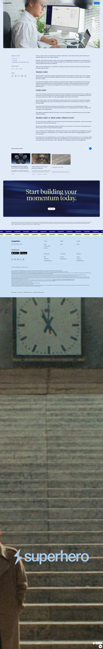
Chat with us (79, 297)
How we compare (47, 284)
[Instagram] (18, 298)
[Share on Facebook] (19, 114)
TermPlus (46, 286)
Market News (46, 297)
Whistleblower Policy (28, 330)
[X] (15, 298)
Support (78, 295)
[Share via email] (22, 114)
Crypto (50, 3)
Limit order (15, 98)
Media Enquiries (63, 297)
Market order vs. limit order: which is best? (21, 100)
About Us (62, 295)
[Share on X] (16, 114)
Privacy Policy (14, 330)
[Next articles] (90, 187)
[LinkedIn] (12, 298)
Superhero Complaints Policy (38, 330)
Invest (40, 3)
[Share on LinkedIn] (12, 114)
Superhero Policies (80, 299)
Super (45, 3)
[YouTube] (23, 298)
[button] (91, 3)
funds (46, 120)
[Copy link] (25, 114)
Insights (54, 3)
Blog (45, 295)
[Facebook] (20, 298)
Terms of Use (20, 330)
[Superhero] (23, 280)
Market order (15, 96)
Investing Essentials (48, 299)
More (59, 3)
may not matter (81, 171)
